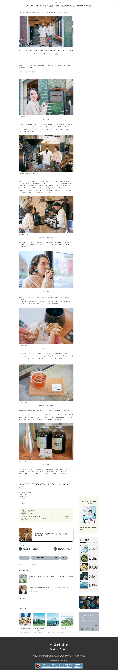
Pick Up (22, 609)
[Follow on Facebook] (54, 649)
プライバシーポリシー (93, 628)
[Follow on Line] (64, 649)
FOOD (42, 58)
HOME (20, 12)
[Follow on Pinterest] (60, 649)
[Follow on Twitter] (57, 649)
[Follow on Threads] (67, 649)
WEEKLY (89, 542)
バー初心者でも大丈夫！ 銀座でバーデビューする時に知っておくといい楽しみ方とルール (45, 666)
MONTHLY (95, 542)
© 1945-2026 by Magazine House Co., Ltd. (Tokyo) (59, 660)
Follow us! (89, 605)
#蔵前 (64, 557)
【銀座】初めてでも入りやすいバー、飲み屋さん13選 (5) (62, 664)
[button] (40, 119)
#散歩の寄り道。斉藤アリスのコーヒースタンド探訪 (45, 557)
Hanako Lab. (30, 12)
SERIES (24, 12)
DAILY (83, 542)
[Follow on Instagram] (50, 649)
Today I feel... (45, 664)
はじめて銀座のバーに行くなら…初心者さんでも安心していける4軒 (74, 666)
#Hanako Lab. (24, 557)
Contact (46, 657)
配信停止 (96, 624)
